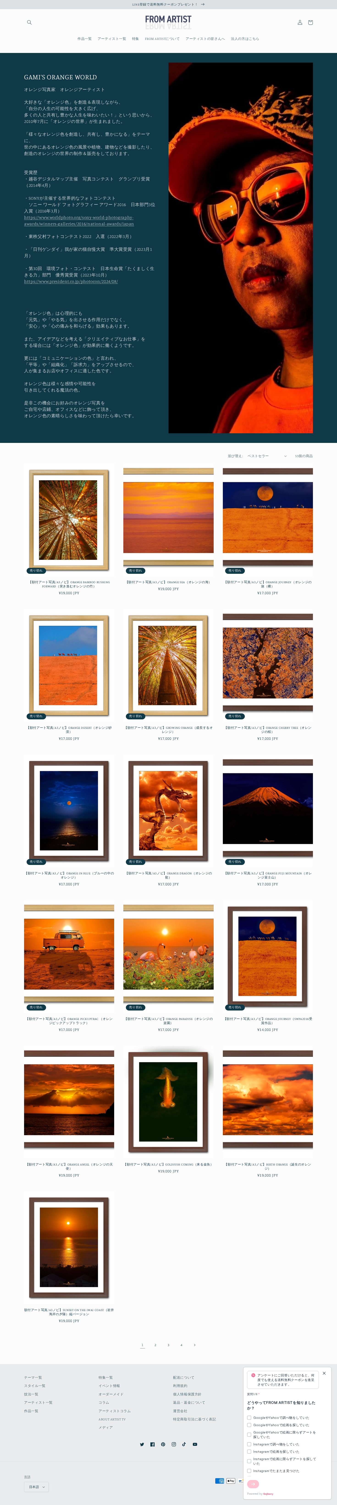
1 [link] (142, 1344)
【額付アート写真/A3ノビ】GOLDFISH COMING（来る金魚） (168, 1164)
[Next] (253, 1484)
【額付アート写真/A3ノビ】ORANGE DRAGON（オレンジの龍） (168, 875)
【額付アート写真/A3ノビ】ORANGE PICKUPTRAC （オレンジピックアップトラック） (69, 1021)
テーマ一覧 (33, 1377)
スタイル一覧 (35, 1386)
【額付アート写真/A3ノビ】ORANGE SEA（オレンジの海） (168, 582)
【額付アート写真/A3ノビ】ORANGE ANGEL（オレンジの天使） (69, 1166)
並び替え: (235, 456)
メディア (106, 1427)
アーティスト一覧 (38, 1402)
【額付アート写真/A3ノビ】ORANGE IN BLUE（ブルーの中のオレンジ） (69, 875)
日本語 (34, 1487)
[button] (29, 22)
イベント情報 (109, 1386)
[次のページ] (194, 1345)
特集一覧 (106, 1377)
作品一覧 (31, 1411)
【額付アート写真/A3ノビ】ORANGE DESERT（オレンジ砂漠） (69, 730)
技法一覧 (31, 1394)
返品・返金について (189, 1402)
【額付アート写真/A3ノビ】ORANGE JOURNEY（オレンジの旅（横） (268, 584)
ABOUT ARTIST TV (112, 1419)
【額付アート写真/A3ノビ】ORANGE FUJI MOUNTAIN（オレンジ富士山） (268, 875)
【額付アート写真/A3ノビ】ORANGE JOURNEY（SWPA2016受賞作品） (267, 1021)
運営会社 (180, 1411)
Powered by (254, 1493)
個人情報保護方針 (187, 1394)
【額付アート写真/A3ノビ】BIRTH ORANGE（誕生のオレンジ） (267, 1166)
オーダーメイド (111, 1394)
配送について (184, 1377)
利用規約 (180, 1386)
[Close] (324, 1373)
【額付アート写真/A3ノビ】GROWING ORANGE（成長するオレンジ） (168, 730)
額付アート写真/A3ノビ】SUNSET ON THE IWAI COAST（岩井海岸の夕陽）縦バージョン (69, 1312)
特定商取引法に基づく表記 (194, 1419)
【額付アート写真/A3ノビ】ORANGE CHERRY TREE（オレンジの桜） (268, 730)
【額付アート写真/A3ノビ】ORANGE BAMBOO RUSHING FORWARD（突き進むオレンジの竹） (69, 584)
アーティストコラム (115, 1411)
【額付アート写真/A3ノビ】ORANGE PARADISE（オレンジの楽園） (168, 1021)
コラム (104, 1402)
